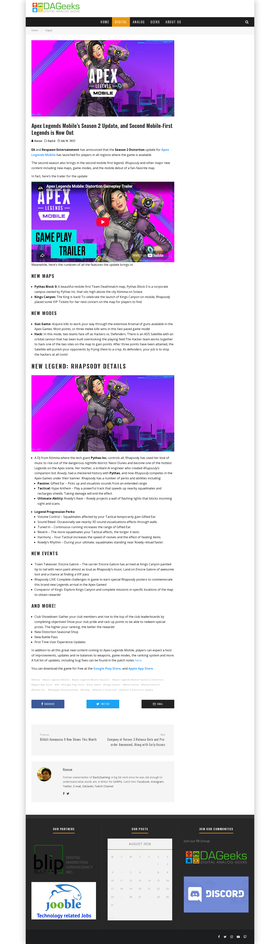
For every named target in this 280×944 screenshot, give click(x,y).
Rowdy (86, 689)
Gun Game (94, 684)
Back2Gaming (101, 777)
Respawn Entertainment (64, 689)
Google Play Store (73, 684)
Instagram (157, 781)
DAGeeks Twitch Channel (97, 786)
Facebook (143, 781)
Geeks (155, 22)
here (138, 660)
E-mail (77, 786)
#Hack (36, 679)
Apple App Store (42, 684)
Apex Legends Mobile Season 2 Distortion (138, 679)
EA (57, 684)
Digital (121, 22)
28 (149, 897)
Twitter (67, 786)
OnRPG (117, 781)
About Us (173, 22)
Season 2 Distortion (105, 689)
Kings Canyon (113, 684)
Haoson (38, 141)
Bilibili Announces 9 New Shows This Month (68, 737)
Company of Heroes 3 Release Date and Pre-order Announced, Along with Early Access (136, 740)
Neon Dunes (131, 684)
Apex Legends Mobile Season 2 (91, 679)
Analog (139, 22)
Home (105, 22)
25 (121, 897)
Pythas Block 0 (151, 684)
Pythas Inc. (39, 689)
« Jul (111, 918)
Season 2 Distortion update (137, 689)
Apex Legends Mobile (57, 679)
